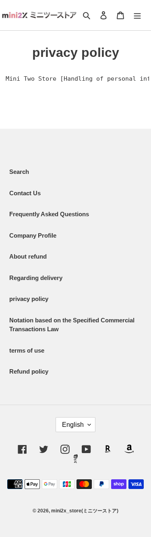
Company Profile (32, 235)
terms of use (26, 350)
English (73, 424)
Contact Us (25, 193)
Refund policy (28, 371)
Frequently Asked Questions (49, 214)
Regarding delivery (35, 277)
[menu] (137, 15)
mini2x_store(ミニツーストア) (84, 511)
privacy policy (28, 298)
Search (19, 171)
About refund (28, 256)
